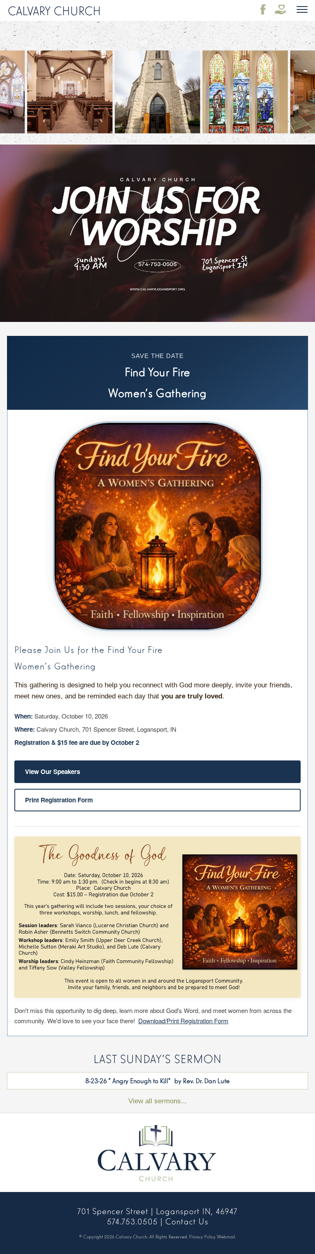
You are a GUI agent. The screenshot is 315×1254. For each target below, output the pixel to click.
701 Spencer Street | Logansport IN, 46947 (157, 1210)
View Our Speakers (52, 771)
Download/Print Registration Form (183, 1020)
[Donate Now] (280, 9)
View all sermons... (157, 1101)
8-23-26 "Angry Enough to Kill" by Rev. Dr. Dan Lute (157, 1080)
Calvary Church (54, 10)
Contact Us (186, 1220)
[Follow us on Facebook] (263, 9)
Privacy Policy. (202, 1236)
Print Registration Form (59, 799)
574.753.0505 (132, 1220)
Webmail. (226, 1236)
